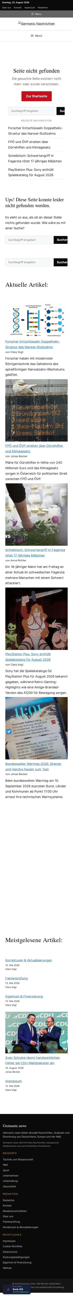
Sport (6, 1170)
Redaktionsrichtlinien (15, 1210)
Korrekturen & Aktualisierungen (28, 960)
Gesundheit (9, 1186)
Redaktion (43, 7)
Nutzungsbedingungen (16, 1257)
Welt (5, 1164)
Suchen (62, 240)
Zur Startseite (36, 96)
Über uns (6, 7)
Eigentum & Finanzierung (24, 996)
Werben (7, 1267)
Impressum (29, 7)
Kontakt (18, 7)
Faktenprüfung (16, 978)
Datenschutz (10, 1251)
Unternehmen (10, 1175)
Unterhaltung (10, 1180)
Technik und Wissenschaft (18, 1159)
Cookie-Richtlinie (12, 1246)
